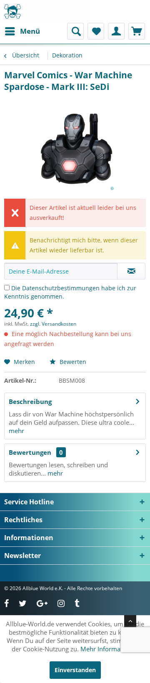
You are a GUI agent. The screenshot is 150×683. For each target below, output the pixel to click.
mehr (16, 430)
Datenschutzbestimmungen (61, 288)
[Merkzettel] (96, 31)
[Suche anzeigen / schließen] (75, 31)
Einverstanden (75, 670)
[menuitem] (22, 31)
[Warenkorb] (136, 31)
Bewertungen (30, 452)
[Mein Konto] (116, 31)
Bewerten (72, 362)
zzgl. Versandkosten (53, 323)
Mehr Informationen (109, 649)
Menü (30, 31)
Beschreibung (30, 401)
